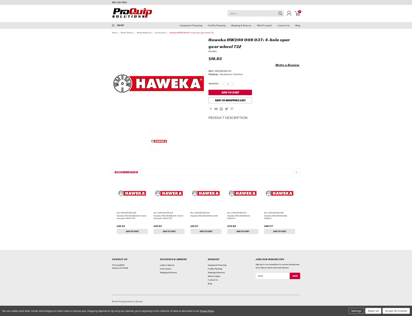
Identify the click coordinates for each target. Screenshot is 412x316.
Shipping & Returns (241, 25)
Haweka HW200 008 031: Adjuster (238, 217)
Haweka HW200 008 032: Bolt (204, 216)
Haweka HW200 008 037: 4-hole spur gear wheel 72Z (191, 33)
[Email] (216, 108)
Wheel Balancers (144, 33)
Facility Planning (216, 25)
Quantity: (213, 83)
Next (297, 172)
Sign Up (171, 265)
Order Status (165, 269)
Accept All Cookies (396, 311)
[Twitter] (226, 108)
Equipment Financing (191, 25)
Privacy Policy (207, 310)
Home (114, 33)
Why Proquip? (264, 25)
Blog (297, 25)
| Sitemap (138, 301)
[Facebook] (210, 108)
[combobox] (256, 13)
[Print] (221, 108)
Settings (356, 311)
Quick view (132, 193)
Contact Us (283, 25)
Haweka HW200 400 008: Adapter (275, 217)
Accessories (160, 33)
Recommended (126, 172)
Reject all (373, 311)
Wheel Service (127, 33)
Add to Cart (132, 231)
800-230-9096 (119, 2)
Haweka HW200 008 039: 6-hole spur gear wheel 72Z (168, 217)
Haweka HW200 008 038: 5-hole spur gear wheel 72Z (131, 217)
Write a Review (287, 65)
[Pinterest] (232, 108)
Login (162, 265)
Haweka (212, 51)
